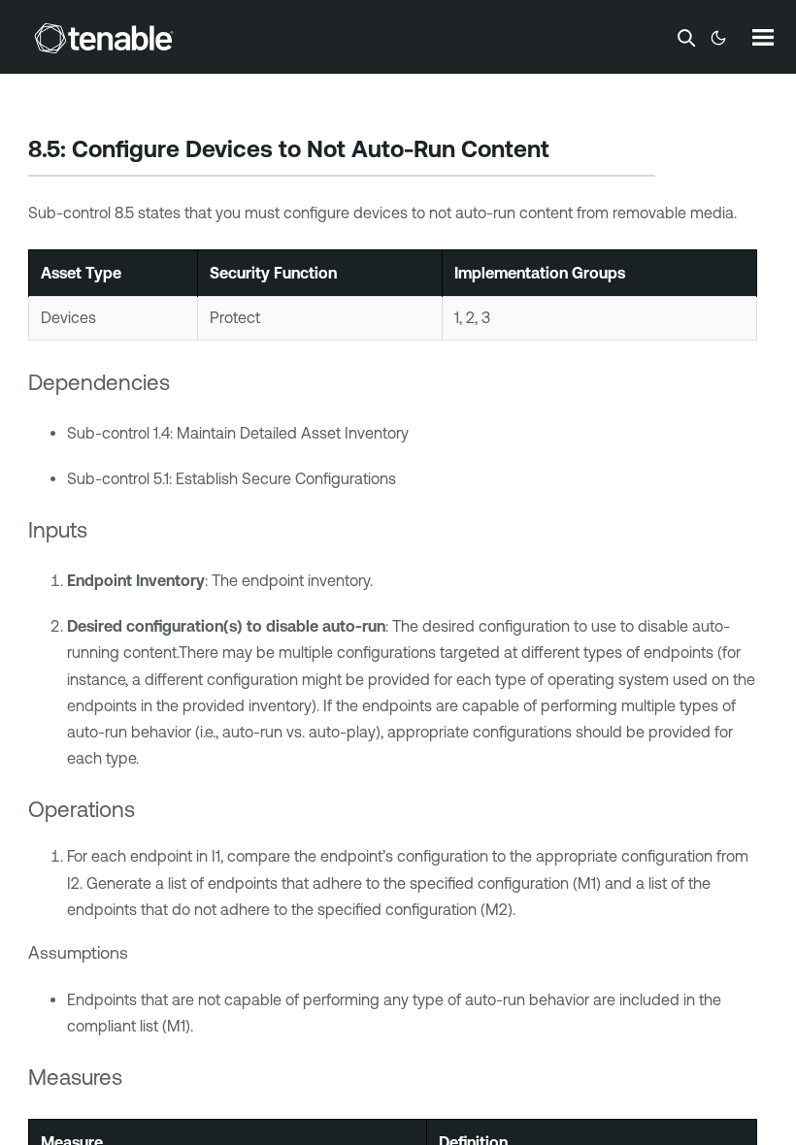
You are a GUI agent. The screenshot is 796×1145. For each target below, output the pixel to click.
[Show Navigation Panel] (763, 37)
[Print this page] (566, 151)
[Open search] (686, 38)
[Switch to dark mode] (718, 37)
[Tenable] (104, 37)
